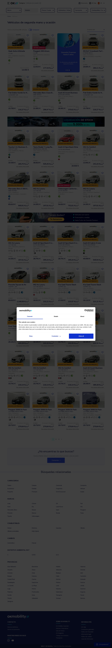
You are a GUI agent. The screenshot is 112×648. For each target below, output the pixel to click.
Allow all (81, 336)
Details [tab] (56, 316)
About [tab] (82, 316)
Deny (30, 336)
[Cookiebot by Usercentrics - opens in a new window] (85, 310)
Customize (55, 336)
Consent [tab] (29, 316)
